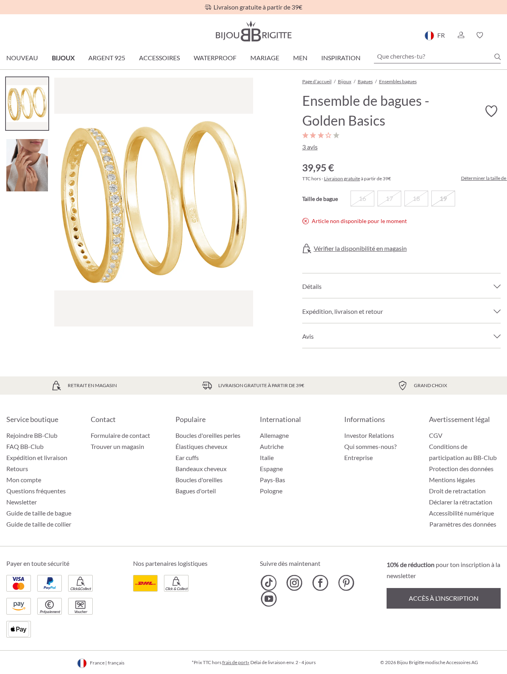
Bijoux (63, 57)
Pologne (271, 491)
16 (362, 198)
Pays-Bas (272, 479)
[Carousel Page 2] (27, 165)
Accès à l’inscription (443, 598)
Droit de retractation (457, 491)
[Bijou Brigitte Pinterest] (346, 583)
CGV (435, 435)
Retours (17, 468)
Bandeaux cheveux (201, 468)
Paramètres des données (462, 524)
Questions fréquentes (36, 491)
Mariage (264, 57)
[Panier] (498, 35)
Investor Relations (369, 435)
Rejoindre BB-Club (31, 435)
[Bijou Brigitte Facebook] (320, 583)
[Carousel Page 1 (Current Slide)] (27, 104)
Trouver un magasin (117, 446)
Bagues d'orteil (195, 491)
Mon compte (23, 479)
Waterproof (215, 57)
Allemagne (274, 435)
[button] (460, 35)
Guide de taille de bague (38, 513)
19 (443, 198)
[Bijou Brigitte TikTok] (269, 583)
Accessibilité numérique (461, 513)
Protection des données (461, 468)
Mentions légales (452, 479)
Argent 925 (106, 57)
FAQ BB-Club (25, 446)
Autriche (272, 446)
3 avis (310, 147)
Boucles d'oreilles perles (207, 435)
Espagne (271, 468)
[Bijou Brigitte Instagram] (294, 583)
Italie (267, 457)
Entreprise (358, 457)
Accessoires (159, 57)
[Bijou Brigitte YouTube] (269, 599)
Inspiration (340, 57)
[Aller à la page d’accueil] (253, 31)
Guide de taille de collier (38, 524)
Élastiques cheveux (201, 446)
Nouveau (22, 57)
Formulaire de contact (120, 435)
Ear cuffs (187, 457)
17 (389, 198)
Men (300, 57)
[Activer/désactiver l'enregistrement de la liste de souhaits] (491, 111)
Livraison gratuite (342, 178)
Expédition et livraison (36, 457)
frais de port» (236, 662)
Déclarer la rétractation (460, 502)
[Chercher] (497, 56)
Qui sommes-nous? (370, 446)
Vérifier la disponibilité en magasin (360, 248)
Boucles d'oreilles (199, 479)
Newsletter (21, 502)
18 (416, 198)
